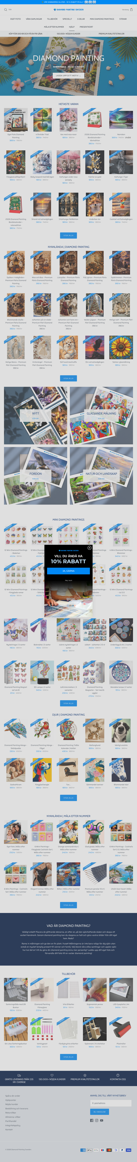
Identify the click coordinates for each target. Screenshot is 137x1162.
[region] (68, 2)
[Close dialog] (89, 547)
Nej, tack (68, 580)
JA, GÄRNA (69, 571)
